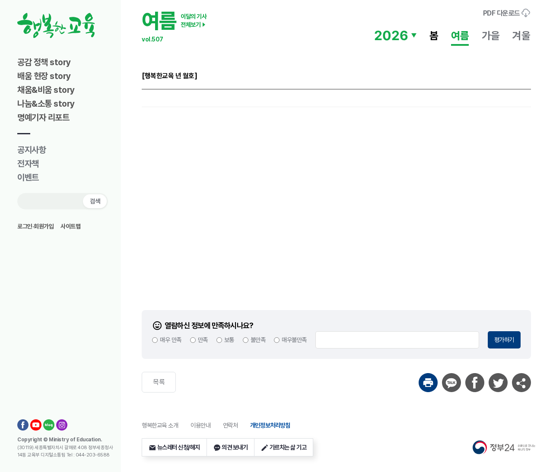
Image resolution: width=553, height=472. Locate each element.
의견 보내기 (235, 447)
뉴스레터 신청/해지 (178, 447)
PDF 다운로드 (502, 13)
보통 (229, 339)
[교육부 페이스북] (23, 425)
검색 (95, 201)
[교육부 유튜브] (35, 425)
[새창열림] (428, 382)
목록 (159, 382)
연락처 (230, 425)
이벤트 (28, 177)
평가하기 (504, 339)
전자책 (28, 163)
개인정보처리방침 (270, 425)
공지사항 (31, 150)
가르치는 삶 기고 (288, 447)
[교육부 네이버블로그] (48, 425)
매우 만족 (170, 339)
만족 (203, 339)
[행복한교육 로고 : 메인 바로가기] (71, 25)
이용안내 (200, 425)
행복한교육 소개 (160, 425)
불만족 (258, 339)
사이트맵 (70, 226)
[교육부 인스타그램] (61, 425)
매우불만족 (294, 339)
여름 (460, 35)
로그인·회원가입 (35, 226)
